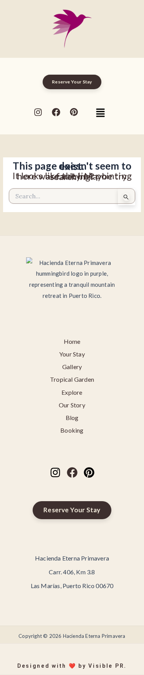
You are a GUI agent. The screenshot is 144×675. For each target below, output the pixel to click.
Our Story (72, 405)
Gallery (72, 366)
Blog (72, 417)
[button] (100, 113)
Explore (71, 392)
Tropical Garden (72, 379)
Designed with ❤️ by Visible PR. (72, 666)
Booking (71, 430)
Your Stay (72, 354)
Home (72, 341)
